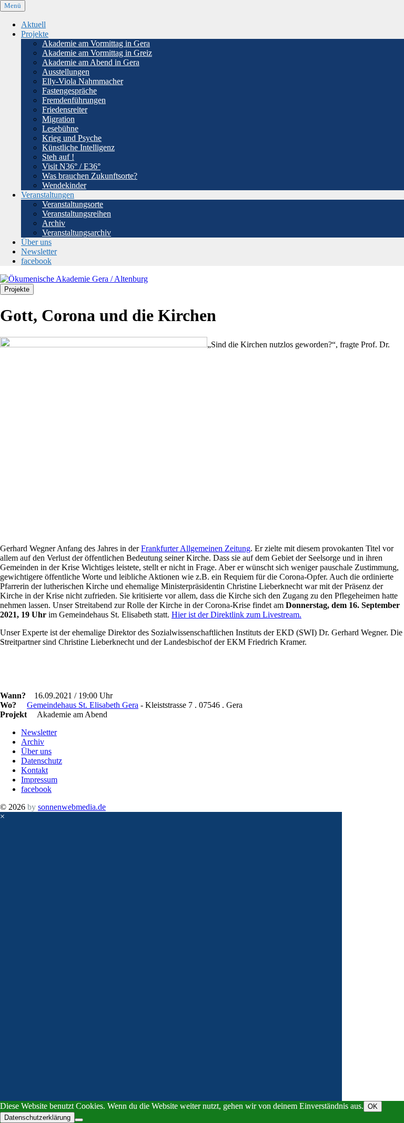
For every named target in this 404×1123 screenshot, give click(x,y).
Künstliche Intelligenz (78, 147)
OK (373, 1106)
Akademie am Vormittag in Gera (96, 43)
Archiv (53, 223)
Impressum (39, 779)
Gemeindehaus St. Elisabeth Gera (82, 704)
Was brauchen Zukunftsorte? (89, 175)
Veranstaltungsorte (72, 204)
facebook (36, 260)
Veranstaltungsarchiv (76, 232)
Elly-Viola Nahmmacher (82, 81)
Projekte (34, 33)
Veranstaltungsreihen (76, 213)
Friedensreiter (64, 109)
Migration (58, 119)
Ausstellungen (65, 71)
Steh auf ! (58, 156)
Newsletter (39, 251)
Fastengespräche (69, 90)
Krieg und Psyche (72, 137)
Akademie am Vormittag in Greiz (97, 52)
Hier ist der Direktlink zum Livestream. (236, 614)
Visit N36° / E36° (71, 166)
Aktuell (33, 24)
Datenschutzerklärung (37, 1117)
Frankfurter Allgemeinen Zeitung (195, 548)
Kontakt (34, 770)
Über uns (36, 242)
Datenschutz (41, 760)
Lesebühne (60, 128)
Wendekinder (64, 185)
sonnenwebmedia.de (72, 806)
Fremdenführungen (74, 100)
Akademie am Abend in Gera (90, 62)
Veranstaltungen (47, 194)
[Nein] (79, 1119)
